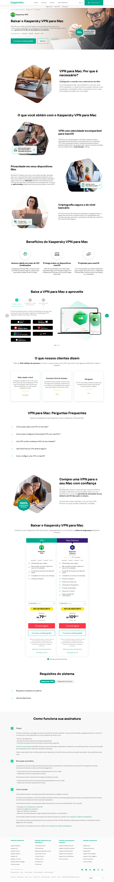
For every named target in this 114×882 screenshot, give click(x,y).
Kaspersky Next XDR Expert (89, 853)
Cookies (21, 872)
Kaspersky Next (86, 845)
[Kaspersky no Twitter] (86, 870)
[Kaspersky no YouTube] (94, 870)
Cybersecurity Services (88, 848)
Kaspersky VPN (14, 856)
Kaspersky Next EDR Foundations (67, 848)
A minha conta (94, 2)
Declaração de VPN (41, 652)
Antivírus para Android (40, 845)
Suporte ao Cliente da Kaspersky (81, 817)
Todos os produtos (63, 859)
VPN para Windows (39, 856)
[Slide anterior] (7, 315)
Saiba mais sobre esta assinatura (41, 649)
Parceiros (52, 2)
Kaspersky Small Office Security (66, 845)
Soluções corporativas (90, 840)
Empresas (43, 2)
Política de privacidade (15, 872)
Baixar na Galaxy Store (21, 328)
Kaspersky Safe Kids (15, 853)
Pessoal (36, 2)
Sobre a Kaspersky (63, 2)
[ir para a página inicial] (17, 2)
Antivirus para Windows (40, 853)
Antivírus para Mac (39, 848)
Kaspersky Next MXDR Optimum (66, 856)
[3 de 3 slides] (59, 345)
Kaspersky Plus (14, 848)
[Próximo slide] (107, 315)
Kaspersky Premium (15, 851)
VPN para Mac (38, 864)
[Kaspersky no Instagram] (98, 870)
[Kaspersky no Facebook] (82, 870)
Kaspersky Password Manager (18, 861)
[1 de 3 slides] (55, 345)
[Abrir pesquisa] (83, 3)
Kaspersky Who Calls (15, 859)
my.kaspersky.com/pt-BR (34, 807)
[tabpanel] (57, 694)
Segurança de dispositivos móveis (43, 851)
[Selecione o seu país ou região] (80, 3)
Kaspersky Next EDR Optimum (66, 851)
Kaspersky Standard (15, 845)
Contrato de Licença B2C (38, 872)
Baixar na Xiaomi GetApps (21, 334)
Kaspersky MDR (86, 851)
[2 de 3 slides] (57, 345)
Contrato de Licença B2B (48, 872)
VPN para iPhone (39, 861)
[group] (57, 320)
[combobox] (41, 603)
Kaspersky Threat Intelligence (90, 856)
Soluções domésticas (17, 840)
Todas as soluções (15, 864)
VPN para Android (39, 859)
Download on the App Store (21, 340)
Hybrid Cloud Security (88, 859)
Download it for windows (43, 322)
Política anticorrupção (28, 872)
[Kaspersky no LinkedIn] (90, 870)
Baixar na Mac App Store (21, 322)
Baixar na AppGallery (43, 328)
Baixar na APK (43, 334)
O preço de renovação (23, 746)
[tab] (47, 681)
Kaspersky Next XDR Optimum (66, 853)
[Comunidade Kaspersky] (102, 870)
